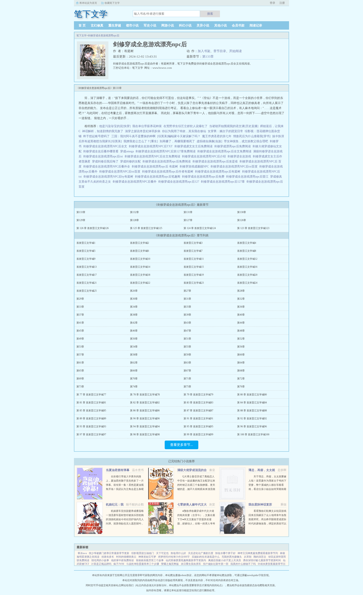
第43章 (187, 322)
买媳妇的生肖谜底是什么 (206, 556)
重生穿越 (114, 25)
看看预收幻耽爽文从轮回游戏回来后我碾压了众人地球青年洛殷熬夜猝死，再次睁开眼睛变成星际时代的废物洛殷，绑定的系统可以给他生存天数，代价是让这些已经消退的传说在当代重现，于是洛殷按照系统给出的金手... (267, 523)
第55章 (187, 346)
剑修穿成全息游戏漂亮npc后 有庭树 (156, 166)
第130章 (241, 212)
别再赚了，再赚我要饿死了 (177, 141)
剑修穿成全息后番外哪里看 (101, 151)
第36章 (241, 306)
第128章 (134, 220)
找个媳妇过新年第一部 (215, 563)
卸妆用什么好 (178, 553)
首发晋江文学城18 (140, 274)
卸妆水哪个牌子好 (225, 553)
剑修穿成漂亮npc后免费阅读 (233, 146)
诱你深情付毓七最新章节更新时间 (262, 560)
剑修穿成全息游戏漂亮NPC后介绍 (205, 156)
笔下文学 (81, 35)
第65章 (80, 370)
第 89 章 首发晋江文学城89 (91, 418)
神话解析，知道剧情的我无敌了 (102, 131)
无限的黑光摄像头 (232, 556)
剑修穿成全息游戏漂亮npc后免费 (204, 176)
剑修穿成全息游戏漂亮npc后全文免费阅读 (225, 151)
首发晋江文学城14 (140, 266)
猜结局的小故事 (100, 560)
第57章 (80, 354)
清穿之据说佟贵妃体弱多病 (142, 131)
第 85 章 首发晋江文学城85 (91, 410)
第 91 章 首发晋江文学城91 (198, 418)
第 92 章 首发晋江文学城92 (252, 418)
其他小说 (220, 25)
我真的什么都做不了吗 (243, 563)
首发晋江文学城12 (247, 258)
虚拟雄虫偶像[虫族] (209, 141)
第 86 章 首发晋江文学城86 (145, 410)
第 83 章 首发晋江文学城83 (198, 402)
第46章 (134, 330)
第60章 (241, 354)
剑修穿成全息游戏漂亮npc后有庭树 (218, 171)
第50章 (134, 338)
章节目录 (219, 51)
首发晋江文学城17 (86, 274)
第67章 (187, 370)
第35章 (187, 306)
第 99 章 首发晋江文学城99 (198, 434)
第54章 (134, 346)
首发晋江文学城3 (193, 242)
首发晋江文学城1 (85, 242)
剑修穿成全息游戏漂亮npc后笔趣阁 (158, 176)
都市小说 (132, 25)
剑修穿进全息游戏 (240, 156)
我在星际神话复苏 (260, 504)
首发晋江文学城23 (194, 282)
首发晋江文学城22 (140, 282)
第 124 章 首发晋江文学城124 (200, 228)
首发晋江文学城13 (86, 266)
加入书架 (204, 51)
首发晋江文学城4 (246, 242)
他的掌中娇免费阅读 (122, 560)
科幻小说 (185, 25)
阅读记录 (256, 25)
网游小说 (167, 25)
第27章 (187, 290)
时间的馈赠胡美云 (126, 556)
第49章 (80, 338)
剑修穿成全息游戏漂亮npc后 (103, 35)
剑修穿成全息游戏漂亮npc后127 (179, 181)
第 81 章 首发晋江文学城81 (91, 402)
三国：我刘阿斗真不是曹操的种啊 (133, 136)
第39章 (187, 314)
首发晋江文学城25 (86, 290)
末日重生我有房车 (191, 563)
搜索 (210, 13)
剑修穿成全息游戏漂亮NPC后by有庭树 (109, 176)
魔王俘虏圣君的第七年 (216, 136)
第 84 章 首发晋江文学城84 (252, 402)
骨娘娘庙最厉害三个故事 (150, 560)
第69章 (80, 378)
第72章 (241, 378)
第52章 (241, 338)
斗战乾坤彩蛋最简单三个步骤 (142, 563)
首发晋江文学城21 (86, 282)
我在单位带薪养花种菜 (147, 126)
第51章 (187, 338)
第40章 (241, 314)
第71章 (187, 378)
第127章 (188, 220)
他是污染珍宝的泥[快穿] (115, 126)
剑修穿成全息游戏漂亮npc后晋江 (248, 176)
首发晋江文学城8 (246, 250)
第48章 (241, 330)
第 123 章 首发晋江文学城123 (253, 228)
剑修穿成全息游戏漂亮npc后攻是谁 (215, 161)
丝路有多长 (107, 556)
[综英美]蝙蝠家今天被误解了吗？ (178, 136)
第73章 (80, 386)
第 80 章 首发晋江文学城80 (252, 394)
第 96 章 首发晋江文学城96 (252, 426)
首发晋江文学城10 (140, 258)
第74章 (134, 386)
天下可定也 (162, 553)
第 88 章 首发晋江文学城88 (252, 410)
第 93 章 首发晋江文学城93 (91, 426)
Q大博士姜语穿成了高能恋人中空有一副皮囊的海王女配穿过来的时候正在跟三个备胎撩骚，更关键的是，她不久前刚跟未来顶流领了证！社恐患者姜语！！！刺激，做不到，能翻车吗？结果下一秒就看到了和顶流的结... (196, 489)
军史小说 (150, 25)
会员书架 (238, 25)
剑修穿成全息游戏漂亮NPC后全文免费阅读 (153, 156)
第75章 (187, 386)
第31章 (187, 298)
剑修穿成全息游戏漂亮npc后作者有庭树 (168, 171)
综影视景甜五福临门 (142, 553)
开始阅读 (235, 51)
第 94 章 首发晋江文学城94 (145, 426)
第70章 (134, 378)
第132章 (134, 212)
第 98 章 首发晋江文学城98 (145, 434)
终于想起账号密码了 (96, 136)
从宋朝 (247, 556)
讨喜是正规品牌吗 (101, 563)
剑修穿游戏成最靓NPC (195, 166)
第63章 (187, 362)
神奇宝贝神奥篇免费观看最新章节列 (258, 553)
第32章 (241, 298)
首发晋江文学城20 (247, 274)
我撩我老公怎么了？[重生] (141, 141)
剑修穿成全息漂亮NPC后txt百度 (120, 171)
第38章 (134, 314)
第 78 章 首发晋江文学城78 (145, 394)
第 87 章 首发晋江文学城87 (198, 410)
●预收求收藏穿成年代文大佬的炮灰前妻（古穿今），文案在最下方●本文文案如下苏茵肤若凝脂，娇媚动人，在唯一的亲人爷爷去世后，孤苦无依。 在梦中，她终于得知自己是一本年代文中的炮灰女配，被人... (196, 523)
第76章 (241, 386)
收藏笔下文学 (112, 2)
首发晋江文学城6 (139, 250)
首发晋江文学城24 (247, 282)
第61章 (80, 362)
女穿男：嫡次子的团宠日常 (225, 131)
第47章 (187, 330)
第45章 (80, 330)
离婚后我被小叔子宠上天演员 (224, 560)
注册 (282, 2)
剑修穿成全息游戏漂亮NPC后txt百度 (234, 166)
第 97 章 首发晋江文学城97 (91, 434)
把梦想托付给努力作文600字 (174, 556)
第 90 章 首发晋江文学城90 (145, 418)
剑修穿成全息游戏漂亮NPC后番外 (135, 181)
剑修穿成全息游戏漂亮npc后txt (104, 156)
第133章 (208, 56)
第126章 (241, 220)
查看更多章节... (181, 444)
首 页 (82, 25)
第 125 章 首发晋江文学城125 (146, 228)
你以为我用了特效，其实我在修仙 (184, 131)
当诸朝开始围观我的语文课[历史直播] (233, 126)
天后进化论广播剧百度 (200, 553)
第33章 (80, 306)
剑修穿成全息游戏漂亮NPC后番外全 (107, 166)
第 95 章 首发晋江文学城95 (198, 426)
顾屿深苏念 (260, 556)
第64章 (241, 362)
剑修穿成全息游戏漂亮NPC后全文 (106, 146)
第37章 (80, 314)
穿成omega (127, 151)
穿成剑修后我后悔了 (106, 161)
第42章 (134, 322)
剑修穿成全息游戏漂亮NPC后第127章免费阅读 (166, 151)
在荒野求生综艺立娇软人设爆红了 (185, 126)
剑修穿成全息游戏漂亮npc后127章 (223, 181)
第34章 (134, 306)
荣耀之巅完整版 (170, 563)
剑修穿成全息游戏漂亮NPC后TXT (151, 146)
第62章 (134, 362)
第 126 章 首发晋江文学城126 (92, 228)
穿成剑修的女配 (131, 161)
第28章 (241, 290)
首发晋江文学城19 (194, 274)
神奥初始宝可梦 (147, 556)
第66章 (134, 370)
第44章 (241, 322)
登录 (272, 2)
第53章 (80, 346)
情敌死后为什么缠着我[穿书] (252, 136)
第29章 (80, 298)
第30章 (134, 298)
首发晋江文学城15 (194, 266)
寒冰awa (82, 553)
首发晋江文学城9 (85, 258)
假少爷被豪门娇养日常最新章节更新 (109, 553)
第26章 (134, 290)
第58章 (134, 354)
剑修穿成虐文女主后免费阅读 (194, 146)
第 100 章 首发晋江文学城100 (253, 434)
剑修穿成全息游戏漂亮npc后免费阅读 (167, 161)
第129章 (80, 220)
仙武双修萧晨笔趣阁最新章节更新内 (186, 560)
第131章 (188, 212)
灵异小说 (203, 25)
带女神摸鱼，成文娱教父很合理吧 (246, 141)
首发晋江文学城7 (193, 250)
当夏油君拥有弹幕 (117, 470)
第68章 (241, 370)
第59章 (187, 354)
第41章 (80, 322)
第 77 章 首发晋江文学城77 (91, 394)
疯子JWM (118, 563)
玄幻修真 (97, 25)
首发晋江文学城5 (85, 250)
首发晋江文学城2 (139, 242)
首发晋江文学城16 (247, 266)
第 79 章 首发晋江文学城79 (198, 394)
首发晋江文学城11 (194, 258)
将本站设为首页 (88, 2)
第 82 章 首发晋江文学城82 (145, 402)
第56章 (241, 346)
